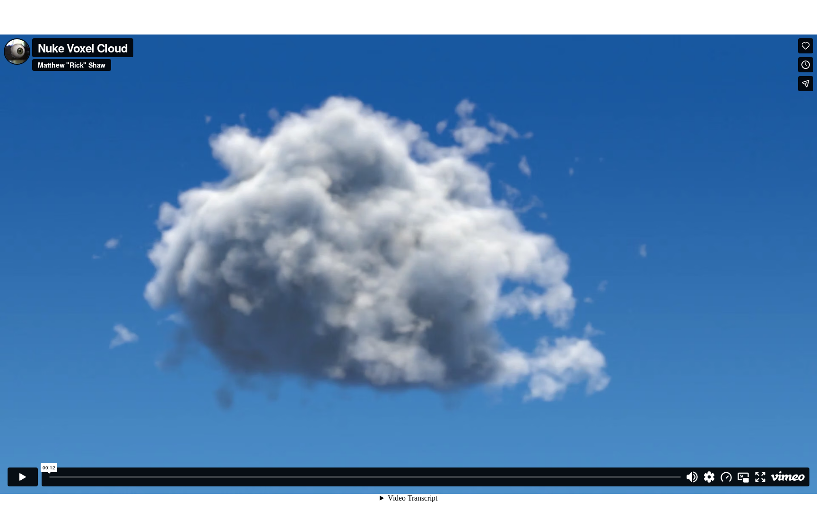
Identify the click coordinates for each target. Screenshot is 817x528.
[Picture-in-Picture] (743, 477)
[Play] (23, 476)
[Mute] (692, 477)
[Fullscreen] (760, 477)
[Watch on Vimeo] (788, 477)
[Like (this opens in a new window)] (805, 45)
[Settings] (709, 477)
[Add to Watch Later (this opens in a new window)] (805, 64)
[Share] (805, 83)
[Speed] (726, 477)
